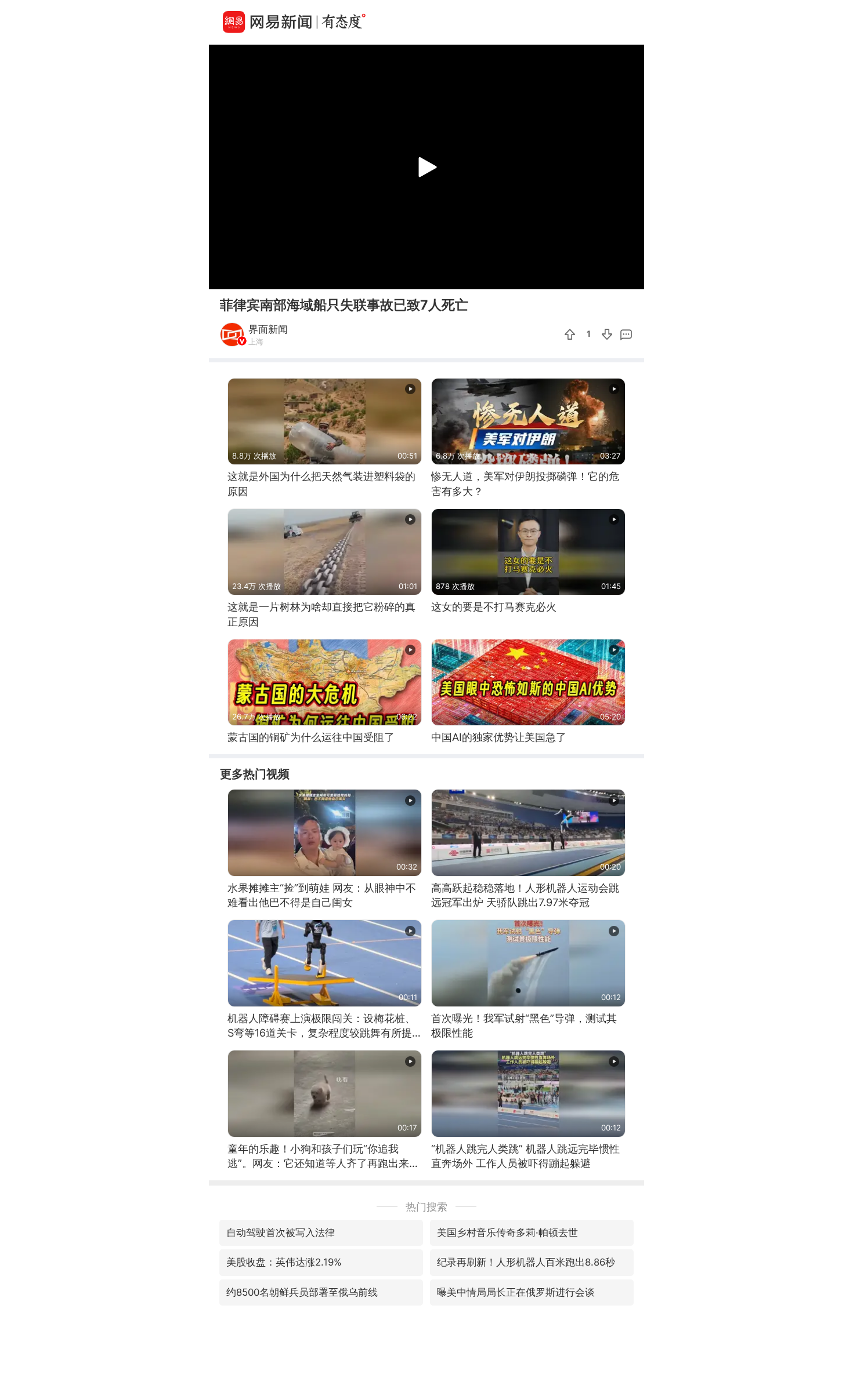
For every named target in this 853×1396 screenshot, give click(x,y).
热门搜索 (426, 1207)
